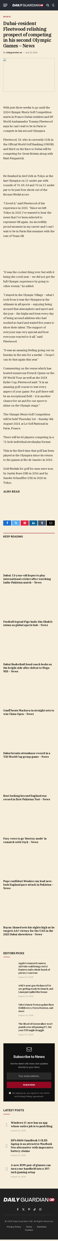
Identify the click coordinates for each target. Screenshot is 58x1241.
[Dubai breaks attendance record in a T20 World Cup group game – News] (29, 734)
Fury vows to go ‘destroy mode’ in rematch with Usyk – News (25, 840)
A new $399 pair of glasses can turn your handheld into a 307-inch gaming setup (31, 1169)
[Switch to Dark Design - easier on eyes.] (53, 5)
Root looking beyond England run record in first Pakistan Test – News (26, 797)
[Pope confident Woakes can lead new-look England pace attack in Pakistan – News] (29, 862)
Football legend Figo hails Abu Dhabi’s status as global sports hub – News (28, 623)
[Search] (48, 5)
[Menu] (5, 5)
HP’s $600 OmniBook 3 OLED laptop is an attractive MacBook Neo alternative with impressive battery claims (32, 1145)
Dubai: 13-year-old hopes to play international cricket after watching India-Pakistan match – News (27, 579)
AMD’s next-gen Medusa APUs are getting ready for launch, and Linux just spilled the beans (35, 988)
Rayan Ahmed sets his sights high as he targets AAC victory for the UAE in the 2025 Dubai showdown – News (29, 931)
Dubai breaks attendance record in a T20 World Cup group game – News (26, 755)
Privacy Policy (25, 1096)
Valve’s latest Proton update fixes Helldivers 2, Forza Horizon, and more (36, 1008)
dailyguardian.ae (14, 52)
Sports (7, 17)
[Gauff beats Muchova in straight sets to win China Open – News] (29, 691)
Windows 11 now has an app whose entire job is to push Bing (31, 1124)
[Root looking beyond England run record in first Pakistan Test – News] (29, 777)
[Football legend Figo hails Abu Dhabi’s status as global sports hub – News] (29, 603)
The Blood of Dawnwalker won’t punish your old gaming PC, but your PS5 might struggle (35, 1027)
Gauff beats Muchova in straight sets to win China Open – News (28, 712)
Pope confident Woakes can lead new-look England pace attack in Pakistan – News (28, 885)
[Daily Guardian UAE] (27, 5)
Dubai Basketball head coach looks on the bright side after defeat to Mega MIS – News (27, 668)
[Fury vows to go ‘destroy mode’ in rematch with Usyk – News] (29, 819)
